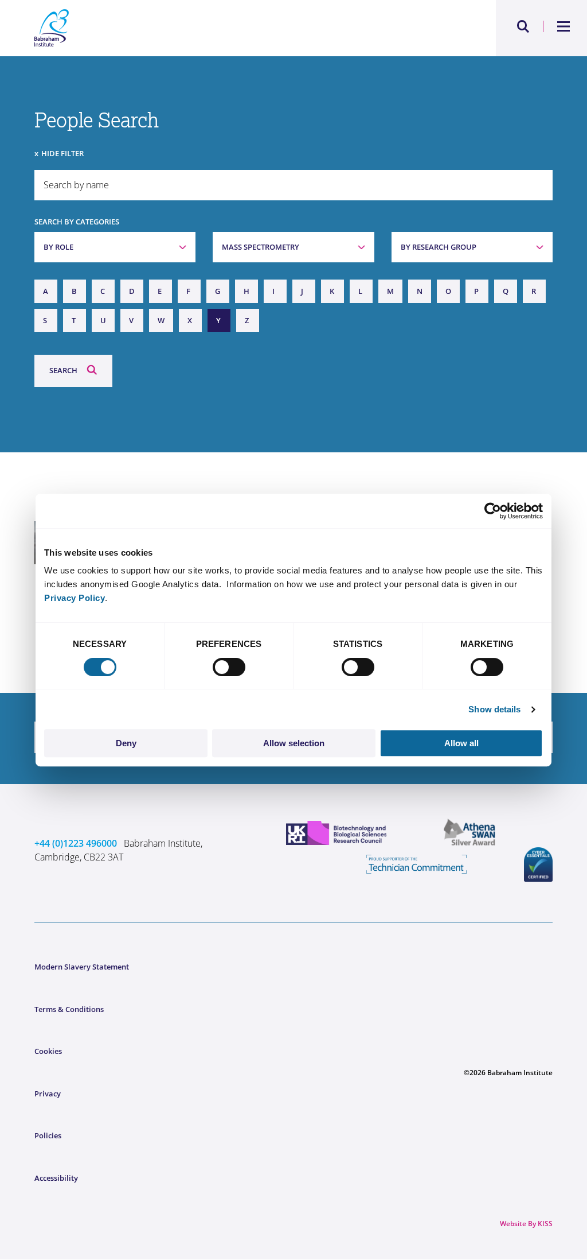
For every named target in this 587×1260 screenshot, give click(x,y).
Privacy (47, 1093)
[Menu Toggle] (563, 26)
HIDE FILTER (62, 153)
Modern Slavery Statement (81, 967)
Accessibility (56, 1178)
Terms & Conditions (69, 1009)
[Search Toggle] (523, 26)
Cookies (48, 1051)
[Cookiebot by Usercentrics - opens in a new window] (493, 510)
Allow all (461, 743)
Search (63, 370)
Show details (494, 709)
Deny (126, 743)
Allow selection (293, 743)
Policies (47, 1135)
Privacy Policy (74, 598)
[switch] (229, 667)
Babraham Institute (164, 28)
